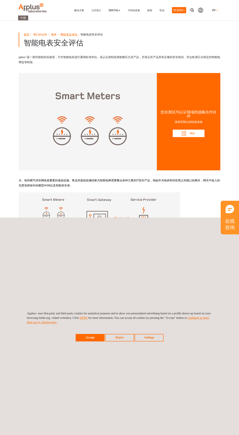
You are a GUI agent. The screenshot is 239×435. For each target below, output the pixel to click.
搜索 (192, 10)
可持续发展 (134, 10)
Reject (120, 337)
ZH (214, 10)
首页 (26, 34)
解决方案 (79, 10)
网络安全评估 (68, 34)
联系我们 (179, 10)
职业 (162, 10)
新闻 (149, 10)
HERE (84, 317)
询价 (192, 133)
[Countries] (200, 10)
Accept (90, 337)
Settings (149, 337)
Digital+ (114, 10)
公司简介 (96, 10)
